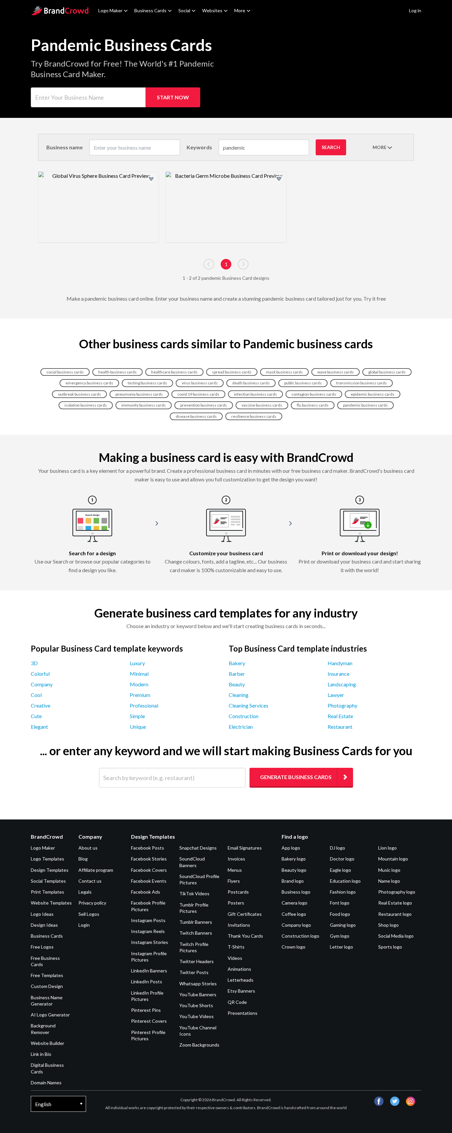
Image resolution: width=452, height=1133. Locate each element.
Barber (237, 673)
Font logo (339, 903)
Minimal (139, 673)
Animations (239, 969)
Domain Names (46, 1082)
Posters (236, 903)
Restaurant (340, 726)
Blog (83, 859)
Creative (40, 705)
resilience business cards (253, 416)
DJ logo (337, 848)
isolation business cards (86, 405)
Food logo (340, 914)
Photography (342, 705)
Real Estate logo (395, 903)
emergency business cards (89, 382)
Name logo (389, 881)
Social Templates (48, 881)
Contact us (90, 881)
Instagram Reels (148, 931)
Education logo (345, 881)
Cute (36, 716)
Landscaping (342, 684)
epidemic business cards (372, 394)
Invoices (236, 859)
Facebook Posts (147, 848)
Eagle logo (340, 870)
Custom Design (47, 986)
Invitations (239, 925)
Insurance (338, 673)
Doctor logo (342, 859)
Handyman (340, 663)
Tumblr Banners (195, 922)
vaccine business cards (262, 405)
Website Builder (47, 1043)
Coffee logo (294, 914)
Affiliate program (95, 870)
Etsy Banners (241, 991)
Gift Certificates (245, 914)
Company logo (296, 925)
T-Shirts (236, 947)
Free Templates (47, 975)
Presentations (242, 1013)
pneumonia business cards (139, 394)
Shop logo (388, 925)
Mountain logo (393, 859)
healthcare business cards (174, 371)
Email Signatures (245, 848)
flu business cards (313, 405)
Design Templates (49, 870)
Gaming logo (343, 925)
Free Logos (42, 947)
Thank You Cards (245, 936)
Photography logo (396, 892)
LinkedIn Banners (149, 970)
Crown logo (293, 947)
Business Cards (150, 10)
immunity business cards (143, 405)
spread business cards (231, 371)
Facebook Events (148, 881)
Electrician (241, 726)
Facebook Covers (149, 870)
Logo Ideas (42, 914)
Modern (139, 684)
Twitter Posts (193, 972)
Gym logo (339, 936)
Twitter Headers (196, 961)
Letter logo (341, 947)
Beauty (237, 684)
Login (84, 925)
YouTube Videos (196, 1016)
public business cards (303, 382)
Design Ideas (44, 925)
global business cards (387, 371)
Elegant (39, 726)
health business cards (117, 371)
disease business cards (196, 416)
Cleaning (239, 695)
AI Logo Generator (50, 1014)
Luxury (137, 663)
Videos (235, 958)
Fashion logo (343, 892)
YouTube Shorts (196, 1005)
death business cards (251, 382)
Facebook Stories (149, 859)
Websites (212, 10)
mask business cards (284, 371)
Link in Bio (41, 1054)
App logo (291, 848)
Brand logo (293, 881)
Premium (140, 695)
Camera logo (294, 903)
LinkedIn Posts (146, 981)
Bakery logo (294, 859)
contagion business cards (314, 394)
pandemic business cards (365, 405)
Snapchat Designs (198, 848)
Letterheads (240, 980)
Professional (144, 705)
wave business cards (335, 371)
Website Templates (51, 903)
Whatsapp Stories (198, 983)
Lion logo (387, 848)
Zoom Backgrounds (199, 1045)
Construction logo (300, 936)
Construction (243, 716)
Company (42, 684)
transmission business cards (361, 382)
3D (34, 663)
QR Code (237, 1002)
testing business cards (147, 382)
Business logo (296, 892)
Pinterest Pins (146, 1010)
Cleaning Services (248, 705)
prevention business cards (203, 405)
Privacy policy (92, 903)
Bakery (237, 663)
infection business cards (255, 394)
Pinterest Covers (149, 1021)
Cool (36, 695)
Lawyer (336, 695)
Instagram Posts (148, 920)
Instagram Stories (149, 942)
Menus (235, 870)
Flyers (234, 881)
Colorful (40, 673)
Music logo (389, 870)
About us (88, 848)
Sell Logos (88, 914)
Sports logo (390, 947)
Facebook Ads (145, 892)
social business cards (65, 371)
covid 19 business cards (198, 394)
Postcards (238, 892)
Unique (138, 726)
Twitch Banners (195, 933)
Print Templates (47, 892)
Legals (85, 892)
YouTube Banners (197, 994)
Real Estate (340, 716)
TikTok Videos (194, 893)
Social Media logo (396, 936)
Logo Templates (47, 859)
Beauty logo (294, 870)
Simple (137, 716)
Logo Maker (110, 10)
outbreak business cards (79, 394)
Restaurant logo (395, 914)
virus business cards (200, 382)
